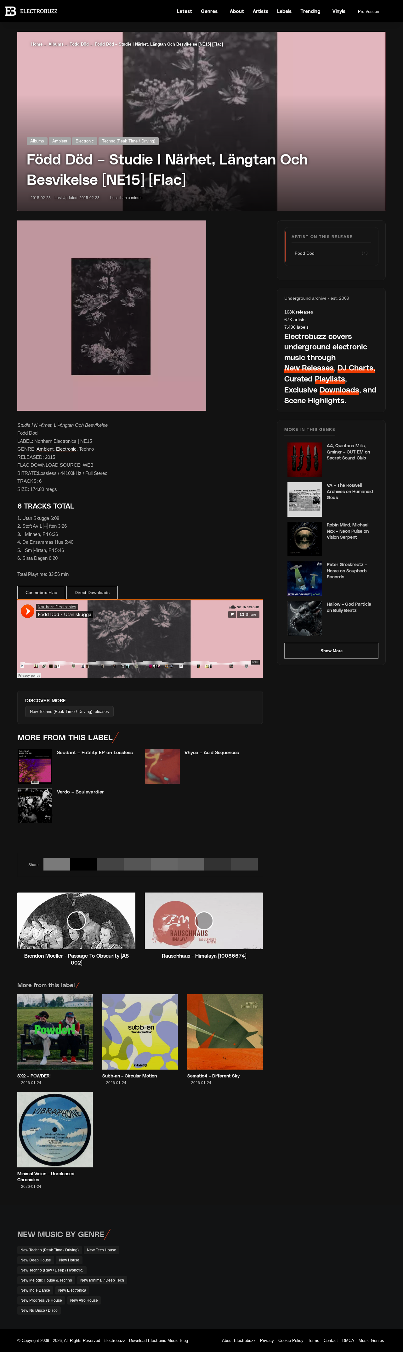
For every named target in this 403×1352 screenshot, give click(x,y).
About (237, 11)
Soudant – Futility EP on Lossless (95, 752)
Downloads (339, 389)
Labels (284, 11)
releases (298, 311)
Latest (184, 11)
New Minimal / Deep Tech (102, 1280)
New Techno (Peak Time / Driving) (49, 1250)
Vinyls (338, 11)
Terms (313, 1340)
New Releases (309, 367)
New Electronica (72, 1290)
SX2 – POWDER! (34, 1075)
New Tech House (101, 1250)
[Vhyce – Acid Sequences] (162, 766)
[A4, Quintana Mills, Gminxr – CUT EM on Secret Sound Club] (304, 459)
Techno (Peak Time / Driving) (128, 141)
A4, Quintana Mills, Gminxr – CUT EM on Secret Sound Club (348, 451)
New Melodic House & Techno (46, 1280)
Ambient (59, 141)
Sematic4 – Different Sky (213, 1075)
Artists (260, 11)
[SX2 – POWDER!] (55, 1032)
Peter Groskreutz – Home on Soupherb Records (347, 570)
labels (296, 327)
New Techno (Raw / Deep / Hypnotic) (51, 1270)
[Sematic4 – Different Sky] (225, 1032)
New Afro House (84, 1300)
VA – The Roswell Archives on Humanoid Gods (350, 491)
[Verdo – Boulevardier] (35, 805)
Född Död (79, 44)
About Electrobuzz (239, 1340)
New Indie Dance (35, 1290)
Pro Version (368, 11)
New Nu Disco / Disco (39, 1310)
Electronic (85, 141)
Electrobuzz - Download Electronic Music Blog (146, 1340)
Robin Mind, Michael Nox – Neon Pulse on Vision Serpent (348, 531)
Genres (209, 11)
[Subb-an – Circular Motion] (140, 1032)
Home (36, 44)
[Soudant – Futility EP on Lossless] (35, 766)
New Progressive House (41, 1300)
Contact (331, 1340)
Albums (56, 44)
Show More (332, 650)
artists (294, 319)
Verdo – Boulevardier (80, 791)
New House (69, 1260)
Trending (310, 11)
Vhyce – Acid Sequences (211, 752)
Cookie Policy (291, 1340)
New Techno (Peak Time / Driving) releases (69, 711)
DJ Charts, (356, 367)
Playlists (330, 378)
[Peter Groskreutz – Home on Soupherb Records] (304, 578)
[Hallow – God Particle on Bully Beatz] (304, 618)
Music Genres (371, 1340)
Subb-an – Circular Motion (129, 1075)
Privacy (267, 1340)
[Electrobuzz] (31, 11)
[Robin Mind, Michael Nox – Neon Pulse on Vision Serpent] (304, 539)
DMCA (348, 1340)
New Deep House (35, 1260)
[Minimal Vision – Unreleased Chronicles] (55, 1129)
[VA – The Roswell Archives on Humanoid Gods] (304, 499)
